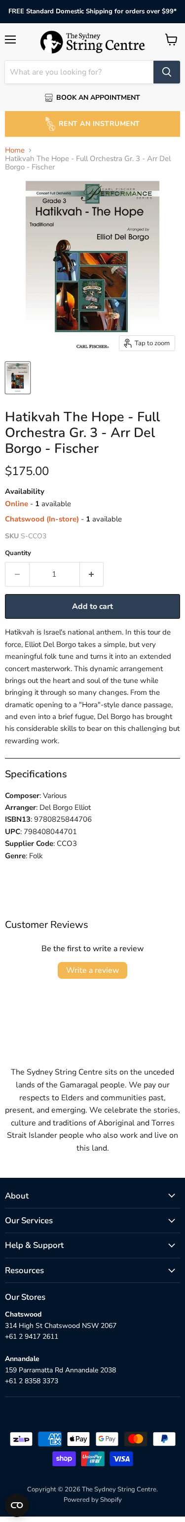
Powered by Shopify (93, 1499)
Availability (24, 491)
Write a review (92, 970)
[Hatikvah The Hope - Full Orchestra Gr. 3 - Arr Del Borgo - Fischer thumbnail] (17, 378)
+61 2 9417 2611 (31, 1336)
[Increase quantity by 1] (92, 574)
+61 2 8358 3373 (31, 1381)
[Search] (166, 72)
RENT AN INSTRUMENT (99, 123)
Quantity (18, 553)
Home (15, 150)
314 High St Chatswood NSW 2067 (60, 1325)
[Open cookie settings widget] (17, 1505)
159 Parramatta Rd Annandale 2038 (60, 1370)
